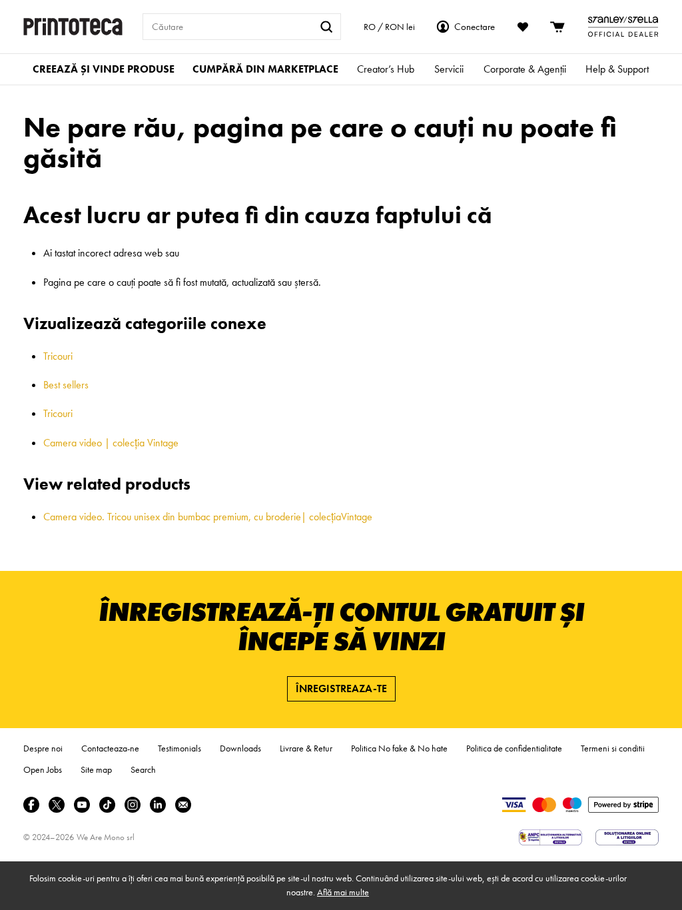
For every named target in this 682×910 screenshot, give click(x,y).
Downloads (240, 748)
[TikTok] (107, 804)
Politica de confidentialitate (514, 748)
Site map (96, 769)
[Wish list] (522, 26)
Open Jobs (42, 769)
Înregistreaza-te (341, 688)
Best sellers (66, 385)
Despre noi (43, 748)
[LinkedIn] (157, 804)
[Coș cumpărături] (558, 26)
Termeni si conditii (613, 748)
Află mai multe (343, 892)
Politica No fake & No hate (399, 748)
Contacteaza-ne (110, 748)
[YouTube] (82, 804)
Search (143, 769)
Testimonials (179, 748)
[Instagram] (132, 804)
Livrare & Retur (306, 748)
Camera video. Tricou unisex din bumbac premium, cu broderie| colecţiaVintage (207, 517)
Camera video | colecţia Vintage (110, 443)
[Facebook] (31, 804)
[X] (56, 804)
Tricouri (58, 356)
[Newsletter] (183, 804)
